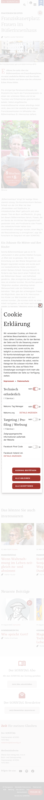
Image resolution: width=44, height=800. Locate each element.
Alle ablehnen (22, 478)
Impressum (9, 381)
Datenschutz (23, 381)
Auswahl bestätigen (25, 470)
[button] (29, 412)
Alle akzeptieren (24, 486)
